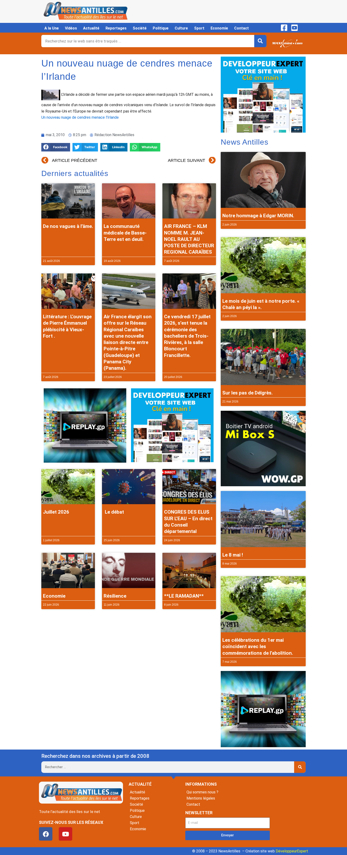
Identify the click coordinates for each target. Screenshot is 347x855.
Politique (161, 28)
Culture (181, 28)
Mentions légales (200, 798)
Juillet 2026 (56, 512)
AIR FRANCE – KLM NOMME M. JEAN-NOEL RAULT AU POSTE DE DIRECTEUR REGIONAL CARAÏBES (189, 239)
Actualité (91, 28)
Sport (199, 28)
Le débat (114, 512)
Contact (241, 28)
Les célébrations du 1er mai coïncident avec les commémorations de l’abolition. (257, 646)
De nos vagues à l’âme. (68, 226)
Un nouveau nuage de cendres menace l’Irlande (80, 117)
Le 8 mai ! (232, 555)
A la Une (51, 28)
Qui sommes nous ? (202, 792)
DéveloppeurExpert (292, 851)
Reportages (116, 28)
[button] (55, 147)
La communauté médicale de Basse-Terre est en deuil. (125, 232)
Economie (219, 28)
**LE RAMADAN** (184, 596)
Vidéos (71, 28)
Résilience (115, 596)
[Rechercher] (260, 41)
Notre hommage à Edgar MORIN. (258, 215)
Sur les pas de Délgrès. (247, 393)
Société (140, 28)
